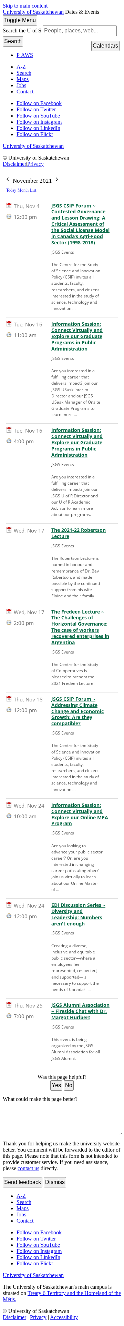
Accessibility (64, 1317)
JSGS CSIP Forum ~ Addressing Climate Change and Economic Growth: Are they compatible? (77, 711)
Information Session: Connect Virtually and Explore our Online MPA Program (79, 814)
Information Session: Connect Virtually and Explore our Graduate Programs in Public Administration (77, 336)
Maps (23, 79)
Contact (25, 91)
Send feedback (22, 1182)
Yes (56, 1085)
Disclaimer (14, 164)
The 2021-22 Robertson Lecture (78, 533)
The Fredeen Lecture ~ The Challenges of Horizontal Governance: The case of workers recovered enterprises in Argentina (80, 627)
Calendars (105, 46)
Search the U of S (22, 30)
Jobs (21, 85)
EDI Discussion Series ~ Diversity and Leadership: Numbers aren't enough (78, 914)
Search (13, 41)
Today (11, 190)
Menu (20, 20)
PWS (25, 55)
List (33, 190)
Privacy (35, 164)
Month (23, 190)
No (68, 1085)
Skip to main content (25, 6)
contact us (28, 1168)
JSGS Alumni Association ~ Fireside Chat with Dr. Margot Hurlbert (80, 1011)
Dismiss (55, 1182)
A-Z (21, 67)
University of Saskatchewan (33, 12)
